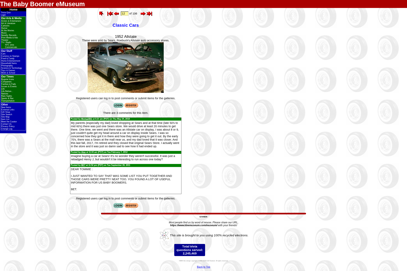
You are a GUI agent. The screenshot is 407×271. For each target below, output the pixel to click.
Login (3, 15)
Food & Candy (7, 58)
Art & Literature (8, 23)
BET (83, 165)
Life (3, 89)
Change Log (6, 129)
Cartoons (5, 25)
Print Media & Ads (9, 37)
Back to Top (203, 267)
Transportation (7, 101)
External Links (7, 109)
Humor (4, 28)
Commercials (11, 47)
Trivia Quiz (6, 12)
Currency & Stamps (10, 56)
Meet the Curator (9, 121)
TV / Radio (6, 42)
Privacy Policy (8, 126)
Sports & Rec (7, 98)
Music (4, 33)
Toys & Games (8, 70)
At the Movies (7, 30)
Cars (3, 53)
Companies (6, 81)
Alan (83, 152)
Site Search (6, 114)
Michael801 (86, 119)
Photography (7, 65)
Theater (4, 40)
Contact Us (6, 124)
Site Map (5, 117)
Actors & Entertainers (11, 21)
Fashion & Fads (8, 84)
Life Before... (7, 91)
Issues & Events (9, 86)
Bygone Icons (7, 79)
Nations (4, 93)
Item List (5, 119)
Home (13, 9)
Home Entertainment (10, 61)
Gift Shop (5, 112)
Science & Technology (11, 68)
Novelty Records (9, 35)
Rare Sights (6, 96)
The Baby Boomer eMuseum (42, 3)
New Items (6, 107)
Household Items (9, 63)
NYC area (9, 45)
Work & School (8, 73)
